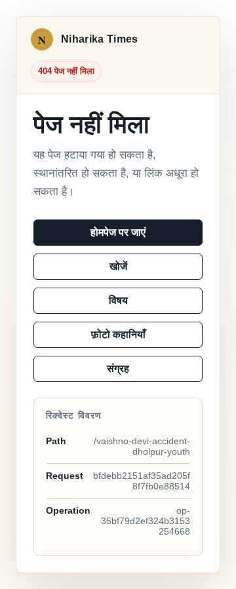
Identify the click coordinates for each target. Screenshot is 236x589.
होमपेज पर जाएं (118, 232)
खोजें (118, 266)
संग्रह (118, 368)
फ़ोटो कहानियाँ (118, 334)
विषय (118, 300)
